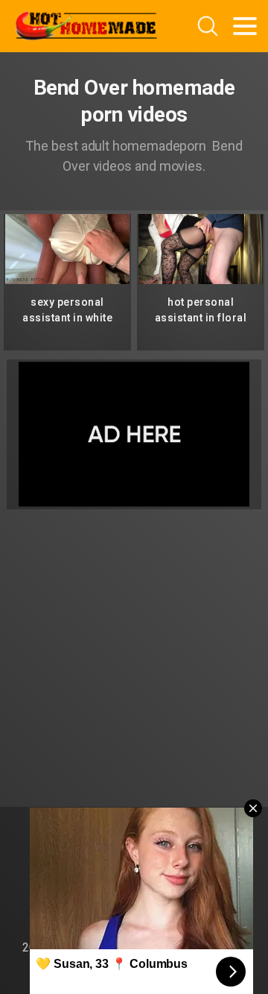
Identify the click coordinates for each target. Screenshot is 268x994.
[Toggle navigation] (245, 26)
